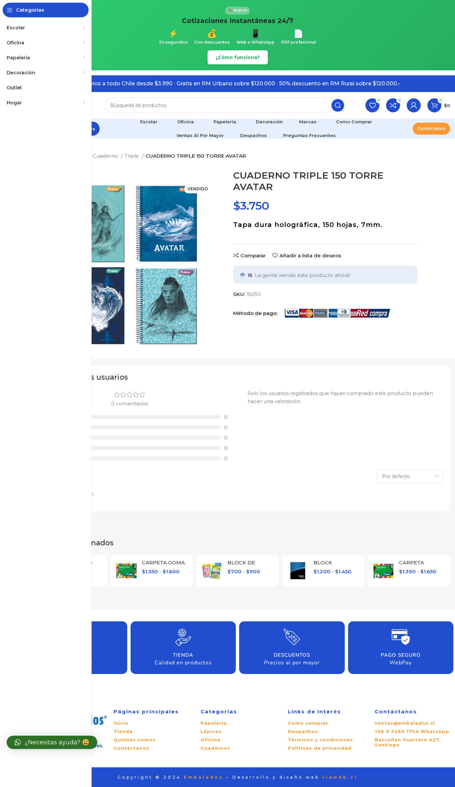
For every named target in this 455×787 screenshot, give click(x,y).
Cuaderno (106, 156)
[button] (52, 742)
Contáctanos (431, 128)
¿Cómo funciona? (238, 57)
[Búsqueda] (337, 105)
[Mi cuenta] (413, 105)
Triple (132, 156)
